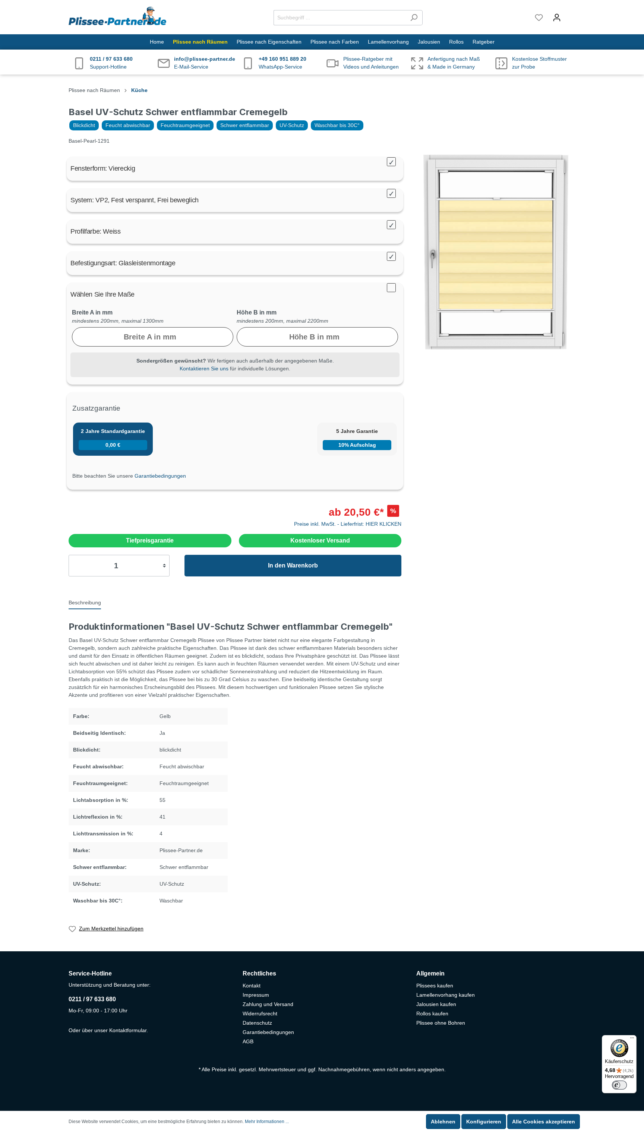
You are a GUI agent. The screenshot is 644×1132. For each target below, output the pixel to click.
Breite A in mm (92, 312)
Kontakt (252, 986)
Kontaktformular (127, 1030)
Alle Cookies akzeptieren (543, 1122)
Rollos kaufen (432, 1013)
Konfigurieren (483, 1122)
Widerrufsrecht (260, 1013)
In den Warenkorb (293, 565)
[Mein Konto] (557, 17)
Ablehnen (443, 1122)
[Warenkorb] (570, 14)
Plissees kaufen (434, 986)
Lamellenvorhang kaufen (445, 995)
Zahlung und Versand (268, 1004)
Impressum (256, 995)
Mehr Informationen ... (267, 1121)
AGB (248, 1041)
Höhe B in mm (257, 312)
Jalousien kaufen (436, 1004)
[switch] (619, 1085)
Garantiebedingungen (160, 476)
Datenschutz (257, 1023)
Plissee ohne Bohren (440, 1023)
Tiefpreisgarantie (150, 540)
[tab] (85, 602)
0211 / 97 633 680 (92, 999)
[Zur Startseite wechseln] (117, 16)
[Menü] (632, 1039)
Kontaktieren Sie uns (204, 368)
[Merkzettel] (539, 17)
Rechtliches (259, 973)
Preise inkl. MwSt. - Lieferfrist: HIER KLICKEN (347, 524)
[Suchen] (414, 17)
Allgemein (430, 973)
